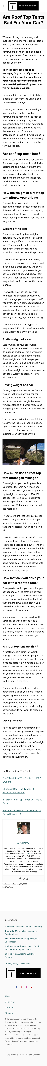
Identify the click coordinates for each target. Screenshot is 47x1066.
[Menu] (4, 6)
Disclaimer (25, 963)
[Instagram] (23, 879)
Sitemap (9, 1013)
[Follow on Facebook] (16, 987)
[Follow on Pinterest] (21, 987)
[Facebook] (20, 879)
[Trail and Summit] (23, 6)
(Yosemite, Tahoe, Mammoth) (23, 926)
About (8, 996)
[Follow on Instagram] (26, 987)
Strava (29, 853)
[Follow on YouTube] (31, 987)
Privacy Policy (11, 963)
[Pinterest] (27, 879)
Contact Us (10, 1002)
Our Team (9, 1007)
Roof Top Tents (8, 887)
